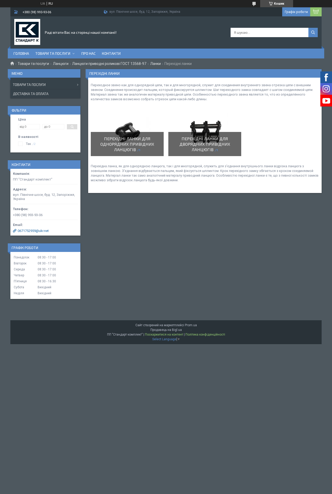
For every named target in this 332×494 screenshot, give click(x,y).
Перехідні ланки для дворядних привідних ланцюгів (204, 144)
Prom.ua (191, 325)
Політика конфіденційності (205, 334)
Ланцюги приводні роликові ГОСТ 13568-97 (109, 64)
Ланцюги (60, 64)
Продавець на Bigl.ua (166, 330)
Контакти (111, 53)
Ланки (155, 64)
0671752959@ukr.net (33, 231)
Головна (21, 53)
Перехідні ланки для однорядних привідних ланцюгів (127, 144)
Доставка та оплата (31, 94)
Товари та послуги (52, 53)
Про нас (88, 53)
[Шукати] (313, 32)
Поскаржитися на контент (164, 334)
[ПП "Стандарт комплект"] (27, 32)
